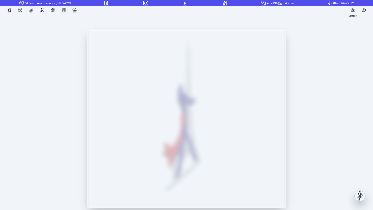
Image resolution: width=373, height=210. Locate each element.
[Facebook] (107, 3)
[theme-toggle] (364, 10)
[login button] (353, 10)
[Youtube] (185, 3)
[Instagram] (146, 3)
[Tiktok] (224, 3)
